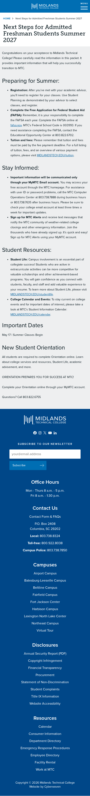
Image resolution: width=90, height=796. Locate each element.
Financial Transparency (45, 668)
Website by (45, 786)
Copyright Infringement (45, 661)
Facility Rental (45, 762)
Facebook (35, 433)
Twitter (45, 433)
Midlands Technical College (45, 6)
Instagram (40, 433)
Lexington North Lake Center (45, 616)
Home (6, 18)
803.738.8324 (50, 536)
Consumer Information (45, 734)
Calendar (45, 727)
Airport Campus (45, 573)
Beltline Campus (45, 588)
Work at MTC (45, 769)
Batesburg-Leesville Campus (45, 580)
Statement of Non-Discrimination (45, 682)
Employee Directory (45, 755)
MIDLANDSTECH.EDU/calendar (30, 314)
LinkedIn (55, 433)
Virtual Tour (45, 630)
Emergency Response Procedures (45, 748)
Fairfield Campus (45, 595)
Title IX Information (45, 696)
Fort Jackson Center (45, 602)
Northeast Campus (45, 623)
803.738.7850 (57, 550)
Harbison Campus (45, 609)
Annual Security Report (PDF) (45, 654)
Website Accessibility (45, 703)
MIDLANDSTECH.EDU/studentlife (31, 294)
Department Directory (45, 741)
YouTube (50, 433)
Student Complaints (45, 689)
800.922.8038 (52, 543)
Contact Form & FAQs (45, 517)
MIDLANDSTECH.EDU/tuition (55, 155)
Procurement (45, 675)
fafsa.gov (16, 125)
